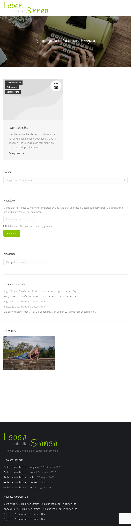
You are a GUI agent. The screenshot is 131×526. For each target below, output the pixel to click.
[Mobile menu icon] (125, 8)
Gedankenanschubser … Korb (19, 472)
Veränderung (13, 92)
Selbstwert (12, 87)
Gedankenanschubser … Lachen (20, 482)
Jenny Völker (9, 296)
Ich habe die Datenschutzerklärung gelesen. (29, 226)
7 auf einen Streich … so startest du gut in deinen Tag (47, 291)
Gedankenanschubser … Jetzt (18, 487)
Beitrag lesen (15, 153)
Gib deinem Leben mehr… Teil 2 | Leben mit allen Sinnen (33, 311)
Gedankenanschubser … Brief (30, 301)
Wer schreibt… (19, 128)
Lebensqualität (14, 83)
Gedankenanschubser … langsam (21, 467)
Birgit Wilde (9, 291)
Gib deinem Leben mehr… (82, 311)
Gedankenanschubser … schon (19, 477)
